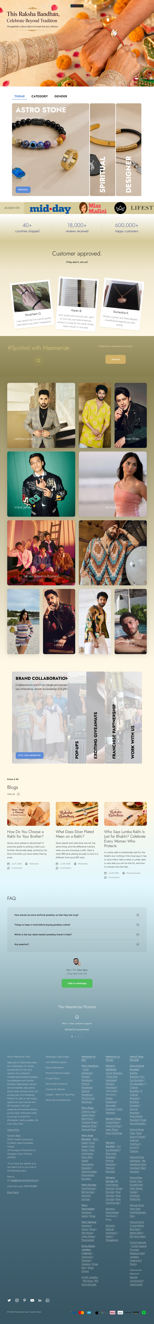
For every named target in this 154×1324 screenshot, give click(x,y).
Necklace (86, 1212)
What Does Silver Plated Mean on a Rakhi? (75, 834)
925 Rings (88, 1281)
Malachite (135, 1199)
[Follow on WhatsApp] (48, 1300)
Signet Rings (88, 1115)
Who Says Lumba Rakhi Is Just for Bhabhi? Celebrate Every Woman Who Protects (125, 839)
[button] (43, 6)
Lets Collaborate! (29, 755)
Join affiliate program (56, 1062)
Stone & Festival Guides (58, 1073)
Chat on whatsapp (77, 983)
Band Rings (87, 1118)
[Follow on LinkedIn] (40, 1300)
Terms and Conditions (57, 1083)
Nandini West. (35, 1312)
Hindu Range (88, 1236)
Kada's (85, 1216)
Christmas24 (136, 1281)
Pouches (134, 1249)
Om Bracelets (136, 1083)
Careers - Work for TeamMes (60, 1094)
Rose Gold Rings (114, 1133)
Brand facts (13, 1192)
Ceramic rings (88, 1111)
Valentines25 (136, 1284)
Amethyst (135, 1144)
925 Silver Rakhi (137, 1236)
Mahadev (86, 1260)
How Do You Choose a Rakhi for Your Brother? (25, 834)
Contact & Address (55, 1089)
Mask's (133, 1264)
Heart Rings (111, 1129)
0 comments (16, 868)
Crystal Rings (112, 1122)
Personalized (88, 1240)
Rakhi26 (133, 1277)
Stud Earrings (88, 1188)
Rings (92, 1216)
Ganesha (86, 1264)
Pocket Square (138, 1246)
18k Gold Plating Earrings (112, 1185)
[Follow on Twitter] (9, 1300)
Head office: (13, 1129)
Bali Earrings (88, 1192)
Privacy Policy (53, 1078)
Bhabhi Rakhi (136, 1232)
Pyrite (141, 1136)
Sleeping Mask (137, 1253)
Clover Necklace (114, 1073)
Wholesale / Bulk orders (57, 1056)
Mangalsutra (112, 1240)
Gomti (133, 1147)
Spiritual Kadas (89, 1171)
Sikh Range (87, 1232)
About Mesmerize (54, 1067)
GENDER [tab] (60, 96)
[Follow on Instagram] (17, 1300)
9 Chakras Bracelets (136, 1095)
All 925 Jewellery (90, 1277)
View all (115, 359)
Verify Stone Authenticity (58, 1100)
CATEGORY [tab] (39, 96)
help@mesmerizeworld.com (24, 1180)
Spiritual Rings (89, 1129)
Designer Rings (89, 1126)
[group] (77, 43)
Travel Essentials (138, 1242)
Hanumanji (87, 1257)
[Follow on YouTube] (32, 1300)
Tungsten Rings (89, 1122)
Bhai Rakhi (135, 1229)
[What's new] (104, 6)
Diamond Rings (113, 1126)
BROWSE (23, 189)
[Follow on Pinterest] (25, 1300)
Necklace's (111, 1232)
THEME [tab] (19, 96)
